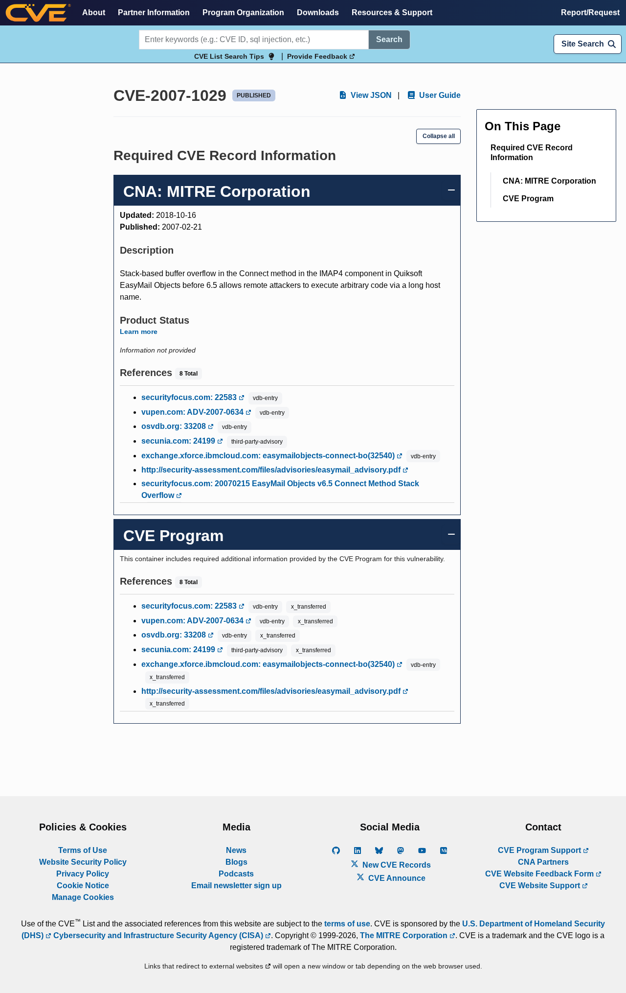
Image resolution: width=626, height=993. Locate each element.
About (93, 12)
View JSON (370, 95)
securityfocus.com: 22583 (190, 397)
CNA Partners (543, 862)
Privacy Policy (82, 874)
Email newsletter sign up (236, 885)
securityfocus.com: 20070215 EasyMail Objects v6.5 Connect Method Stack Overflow (280, 489)
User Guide (439, 95)
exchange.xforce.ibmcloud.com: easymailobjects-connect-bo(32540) (269, 455)
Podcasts (236, 874)
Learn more (138, 331)
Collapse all (439, 136)
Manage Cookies (83, 897)
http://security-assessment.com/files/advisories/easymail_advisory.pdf (271, 470)
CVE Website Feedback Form (540, 874)
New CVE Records (395, 865)
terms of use (347, 924)
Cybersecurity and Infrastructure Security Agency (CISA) (158, 935)
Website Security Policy (83, 862)
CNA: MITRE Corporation (549, 181)
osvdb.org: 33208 (174, 426)
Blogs (236, 862)
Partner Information (154, 12)
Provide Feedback (318, 56)
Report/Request (590, 12)
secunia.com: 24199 (179, 441)
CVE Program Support (540, 850)
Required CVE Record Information (532, 152)
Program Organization (243, 12)
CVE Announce (395, 878)
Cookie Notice (83, 885)
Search (389, 39)
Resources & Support (392, 12)
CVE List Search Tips (229, 56)
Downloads (318, 12)
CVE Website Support (540, 885)
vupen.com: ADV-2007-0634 (193, 412)
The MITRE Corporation (404, 935)
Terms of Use (82, 850)
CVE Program (528, 198)
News (236, 850)
